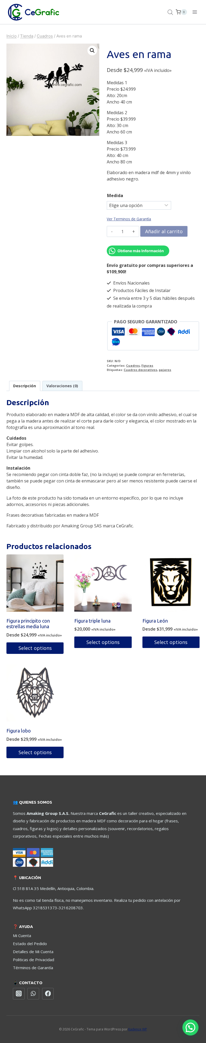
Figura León (155, 620)
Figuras (147, 365)
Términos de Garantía (33, 967)
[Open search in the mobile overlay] (170, 12)
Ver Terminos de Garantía (129, 218)
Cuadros (133, 365)
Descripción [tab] (24, 385)
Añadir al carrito (164, 231)
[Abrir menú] (195, 12)
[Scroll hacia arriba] (190, 1019)
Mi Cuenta (22, 935)
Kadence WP (137, 1029)
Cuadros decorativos (140, 370)
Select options (35, 648)
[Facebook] (48, 994)
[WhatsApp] (33, 994)
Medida (115, 195)
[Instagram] (19, 994)
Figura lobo (18, 730)
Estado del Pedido (30, 943)
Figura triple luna (92, 620)
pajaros (165, 370)
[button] (92, 50)
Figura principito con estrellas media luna (28, 623)
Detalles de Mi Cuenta (33, 951)
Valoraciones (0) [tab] (62, 385)
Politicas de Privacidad (33, 959)
